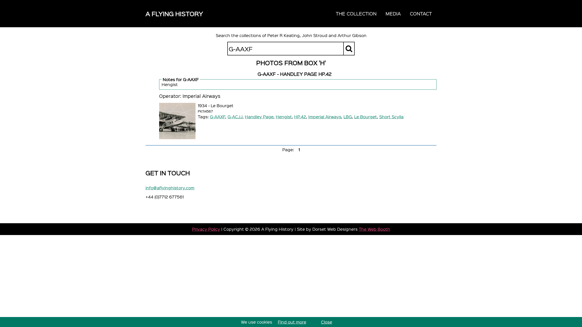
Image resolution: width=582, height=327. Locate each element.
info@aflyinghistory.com (170, 188)
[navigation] (383, 13)
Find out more (292, 322)
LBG (348, 116)
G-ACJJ (235, 116)
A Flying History (174, 13)
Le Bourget (365, 116)
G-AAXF (217, 116)
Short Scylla (391, 116)
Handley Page (259, 116)
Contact (421, 13)
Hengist (284, 116)
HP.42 (300, 116)
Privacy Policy (206, 229)
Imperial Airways (324, 116)
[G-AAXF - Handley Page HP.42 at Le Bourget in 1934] (177, 121)
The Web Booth (374, 229)
